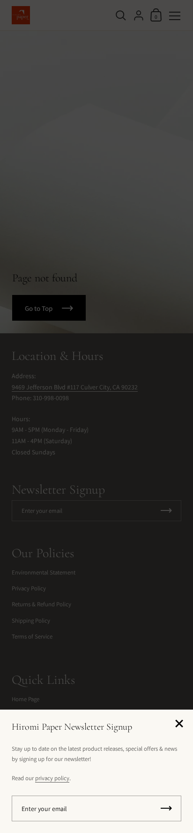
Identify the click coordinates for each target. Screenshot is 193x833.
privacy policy (52, 778)
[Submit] (166, 808)
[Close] (179, 724)
